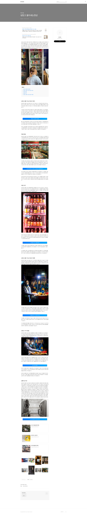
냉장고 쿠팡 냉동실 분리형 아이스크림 (29, 29)
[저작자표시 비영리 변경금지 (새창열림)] (31, 479)
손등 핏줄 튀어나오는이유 (35, 419)
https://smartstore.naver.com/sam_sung (28, 34)
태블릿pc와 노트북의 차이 (35, 315)
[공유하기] (24, 479)
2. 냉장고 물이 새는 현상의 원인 (28, 90)
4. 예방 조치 (25, 93)
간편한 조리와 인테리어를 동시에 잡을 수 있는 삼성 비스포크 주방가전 (31, 37)
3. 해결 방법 (25, 91)
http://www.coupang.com (26, 27)
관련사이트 (62, 511)
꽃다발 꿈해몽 (34, 365)
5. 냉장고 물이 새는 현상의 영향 (28, 94)
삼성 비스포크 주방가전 (26, 35)
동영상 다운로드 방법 (35, 118)
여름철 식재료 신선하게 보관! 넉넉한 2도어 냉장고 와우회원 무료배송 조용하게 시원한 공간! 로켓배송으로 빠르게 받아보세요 (32, 31)
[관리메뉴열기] (85, 1)
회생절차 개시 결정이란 (35, 242)
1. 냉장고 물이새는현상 (26, 89)
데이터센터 (22, 1)
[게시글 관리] (25, 479)
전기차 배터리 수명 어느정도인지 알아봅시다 (35, 168)
